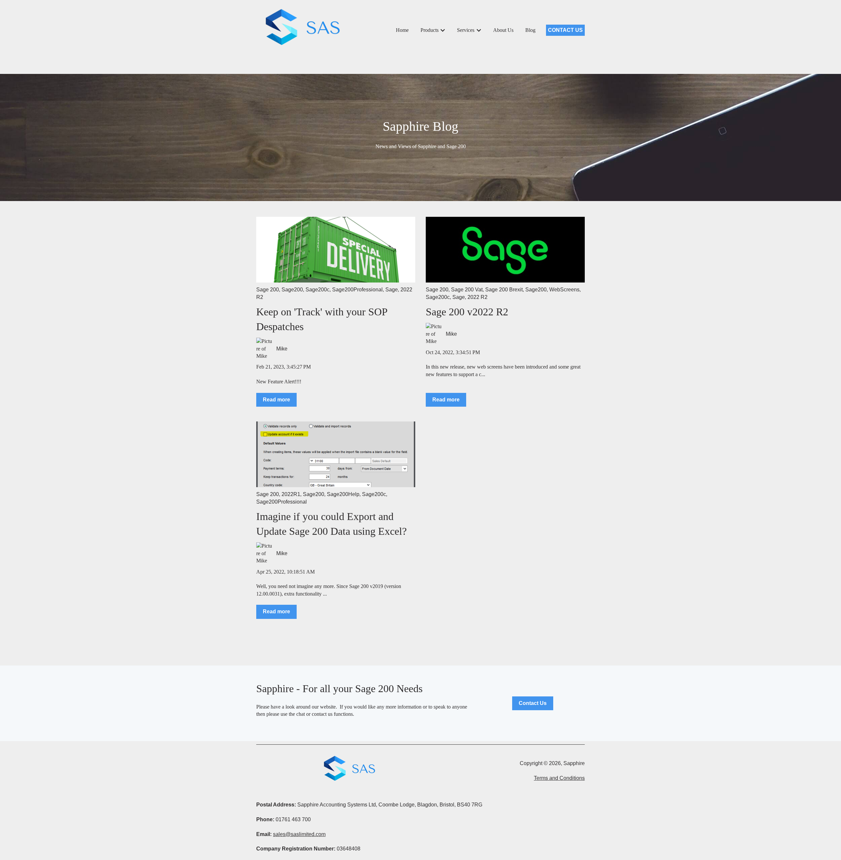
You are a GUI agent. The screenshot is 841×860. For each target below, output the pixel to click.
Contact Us (533, 703)
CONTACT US (565, 30)
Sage (391, 289)
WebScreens (564, 289)
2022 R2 (477, 297)
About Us (503, 30)
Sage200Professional (357, 289)
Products (429, 30)
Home (402, 30)
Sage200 (292, 289)
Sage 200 (267, 289)
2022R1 (291, 494)
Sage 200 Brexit (504, 289)
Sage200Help (343, 494)
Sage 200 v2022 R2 (467, 312)
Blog (530, 30)
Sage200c (318, 289)
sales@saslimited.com (299, 834)
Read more (276, 399)
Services (465, 30)
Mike (281, 348)
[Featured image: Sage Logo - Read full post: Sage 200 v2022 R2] (505, 250)
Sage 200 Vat (467, 289)
